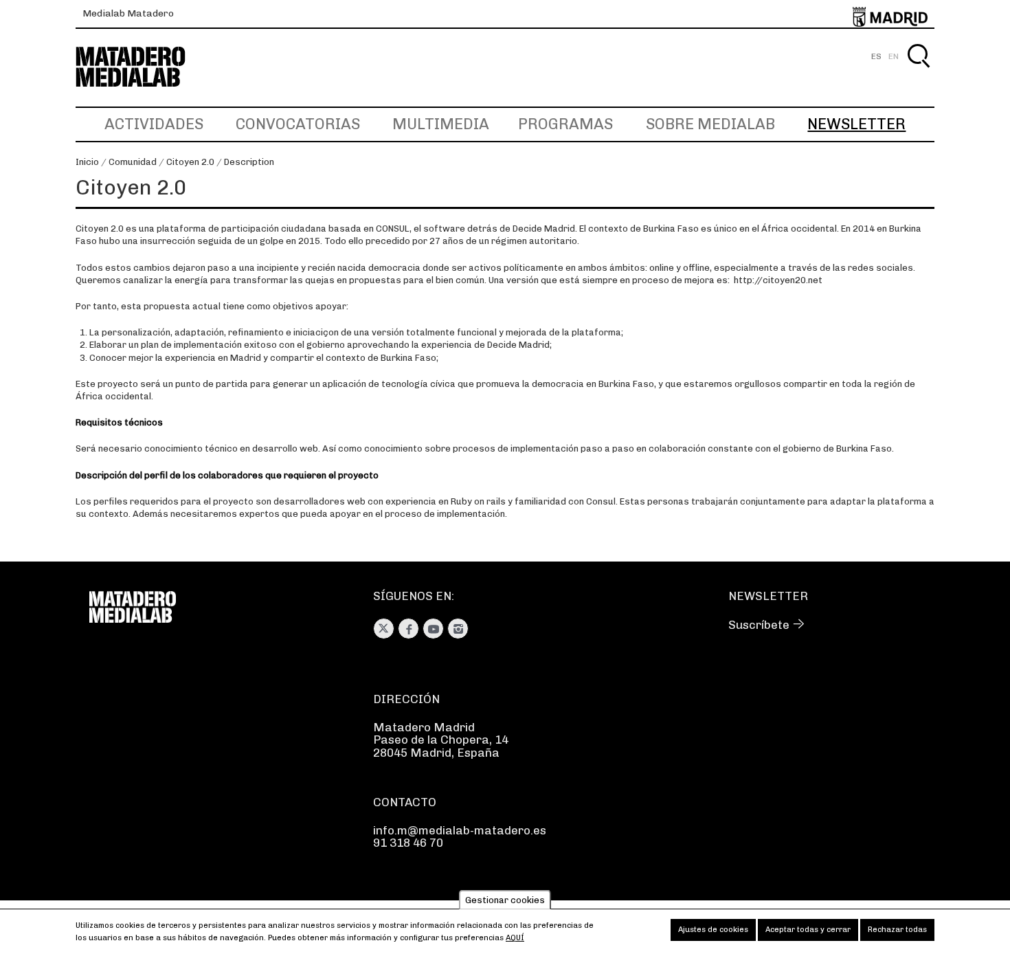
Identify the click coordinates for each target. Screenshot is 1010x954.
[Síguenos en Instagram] (458, 628)
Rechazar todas (897, 929)
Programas (565, 124)
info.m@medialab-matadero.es (459, 830)
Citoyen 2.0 (190, 162)
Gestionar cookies (505, 900)
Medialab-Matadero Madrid (143, 67)
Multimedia (440, 124)
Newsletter (856, 124)
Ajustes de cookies (713, 929)
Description (249, 162)
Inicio (87, 162)
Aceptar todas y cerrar (808, 929)
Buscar (918, 71)
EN (893, 56)
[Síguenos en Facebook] (408, 628)
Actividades (153, 124)
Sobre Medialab (710, 124)
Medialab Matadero (128, 13)
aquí (515, 937)
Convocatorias (298, 124)
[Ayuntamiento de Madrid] (890, 14)
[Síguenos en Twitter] (383, 628)
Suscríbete (758, 625)
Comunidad (133, 162)
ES (876, 56)
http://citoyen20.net (778, 280)
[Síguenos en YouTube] (433, 628)
